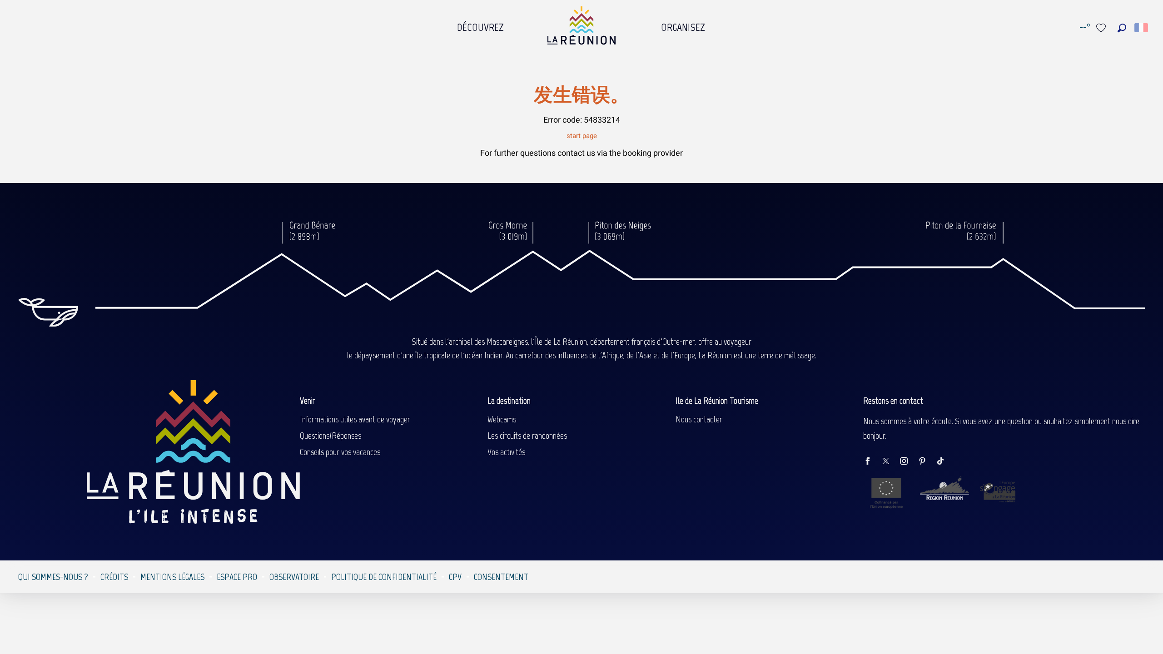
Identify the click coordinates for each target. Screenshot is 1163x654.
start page (582, 136)
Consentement (501, 576)
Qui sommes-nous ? (53, 576)
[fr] (1142, 28)
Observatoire (294, 576)
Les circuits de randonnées (527, 435)
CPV (455, 576)
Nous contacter (699, 419)
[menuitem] (480, 25)
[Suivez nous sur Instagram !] (909, 461)
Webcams (501, 419)
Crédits (114, 576)
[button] (1122, 28)
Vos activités (506, 451)
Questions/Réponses (330, 435)
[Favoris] (1102, 28)
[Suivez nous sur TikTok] (945, 461)
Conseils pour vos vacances (340, 451)
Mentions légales (172, 576)
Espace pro (237, 576)
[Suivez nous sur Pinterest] (927, 461)
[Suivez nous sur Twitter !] (890, 461)
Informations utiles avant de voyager (355, 419)
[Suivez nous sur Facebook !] (872, 461)
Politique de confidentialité (384, 576)
